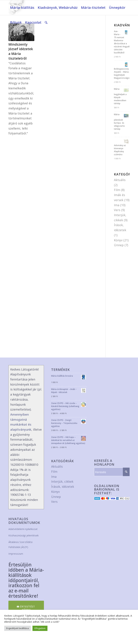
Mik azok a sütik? (50, 621)
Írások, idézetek (62, 487)
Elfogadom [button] (39, 628)
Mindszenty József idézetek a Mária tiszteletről (20, 51)
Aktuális (120, 180)
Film (117, 190)
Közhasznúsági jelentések (23, 535)
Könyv (118, 240)
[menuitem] (22, 7)
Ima (116, 205)
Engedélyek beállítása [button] (17, 628)
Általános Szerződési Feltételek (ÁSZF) (20, 544)
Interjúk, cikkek (62, 481)
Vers (117, 210)
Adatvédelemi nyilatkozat (23, 529)
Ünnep (119, 245)
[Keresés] (46, 22)
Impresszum (15, 553)
